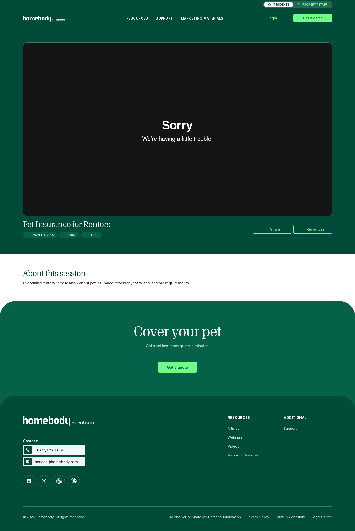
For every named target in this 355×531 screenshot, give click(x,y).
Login (272, 18)
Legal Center (322, 517)
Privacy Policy (258, 517)
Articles (233, 428)
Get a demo (313, 18)
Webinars (235, 437)
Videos (233, 446)
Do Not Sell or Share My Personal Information (205, 517)
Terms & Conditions (290, 517)
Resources (137, 18)
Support (164, 18)
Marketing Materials (202, 18)
